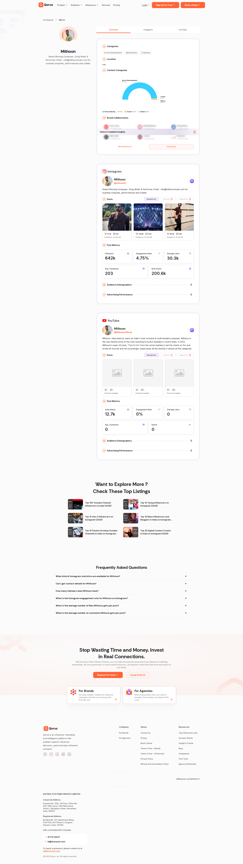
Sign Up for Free (164, 5)
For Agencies (124, 738)
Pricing (116, 5)
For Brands (123, 733)
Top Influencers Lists (188, 733)
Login (144, 5)
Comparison (184, 754)
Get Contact (171, 147)
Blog (181, 748)
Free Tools (183, 759)
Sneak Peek (136, 675)
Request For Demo (106, 675)
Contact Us (145, 733)
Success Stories (186, 738)
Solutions (75, 5)
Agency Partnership (187, 764)
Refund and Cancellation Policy (155, 764)
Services (106, 5)
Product (61, 5)
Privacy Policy (147, 759)
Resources (91, 5)
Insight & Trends (186, 743)
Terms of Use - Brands (150, 748)
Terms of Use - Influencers (152, 754)
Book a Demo (191, 5)
